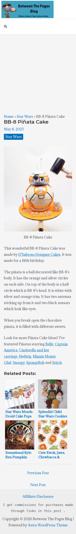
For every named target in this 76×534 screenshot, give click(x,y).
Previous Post (38, 473)
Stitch (57, 362)
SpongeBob (35, 362)
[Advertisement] (38, 74)
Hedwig (25, 356)
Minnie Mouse (44, 356)
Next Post (38, 485)
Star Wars (25, 116)
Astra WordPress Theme (48, 525)
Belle (49, 344)
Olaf (7, 362)
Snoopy (19, 362)
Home (8, 116)
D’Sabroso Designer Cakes (39, 254)
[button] (5, 26)
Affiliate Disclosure (38, 496)
